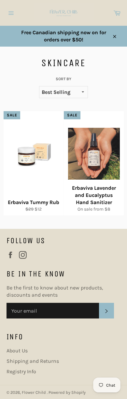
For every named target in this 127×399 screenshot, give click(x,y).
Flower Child (34, 392)
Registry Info (21, 371)
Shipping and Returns (33, 361)
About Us (17, 350)
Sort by (63, 79)
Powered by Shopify (67, 392)
